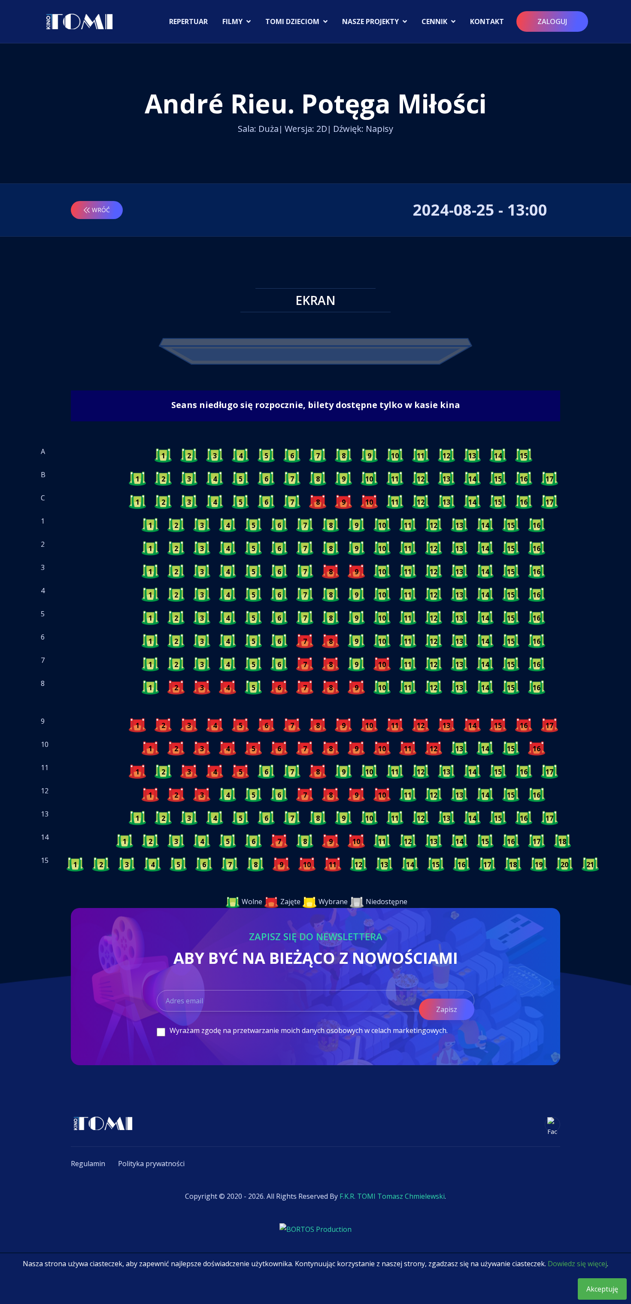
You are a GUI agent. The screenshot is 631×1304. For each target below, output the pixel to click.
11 (421, 455)
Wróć (101, 210)
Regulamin (88, 1163)
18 (562, 841)
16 (524, 479)
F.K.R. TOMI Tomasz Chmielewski (392, 1196)
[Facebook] (552, 1124)
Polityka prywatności (151, 1163)
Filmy (233, 21)
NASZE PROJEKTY (371, 21)
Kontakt (487, 21)
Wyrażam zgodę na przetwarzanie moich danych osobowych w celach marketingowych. (309, 1030)
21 (590, 864)
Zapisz (446, 1009)
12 (446, 455)
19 (539, 864)
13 (472, 455)
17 (549, 479)
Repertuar (188, 21)
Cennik (435, 21)
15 (524, 455)
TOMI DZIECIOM (293, 21)
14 (498, 455)
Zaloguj (552, 21)
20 (564, 864)
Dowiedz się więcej (577, 1263)
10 (395, 455)
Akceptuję (602, 1289)
